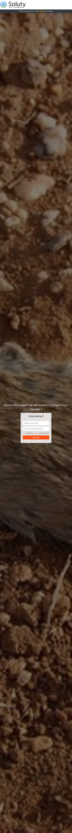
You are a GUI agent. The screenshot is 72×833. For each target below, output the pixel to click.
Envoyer (36, 437)
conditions (36, 433)
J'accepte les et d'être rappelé (37, 433)
